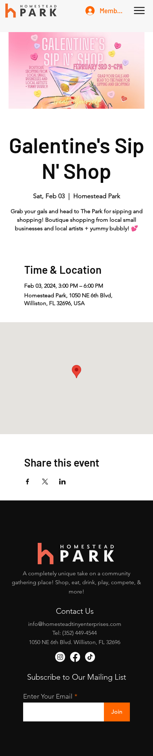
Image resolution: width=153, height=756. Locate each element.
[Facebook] (75, 657)
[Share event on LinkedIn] (62, 481)
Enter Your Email (48, 696)
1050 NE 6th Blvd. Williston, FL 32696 (74, 642)
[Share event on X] (45, 481)
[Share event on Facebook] (27, 481)
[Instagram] (60, 657)
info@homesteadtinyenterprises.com (74, 624)
